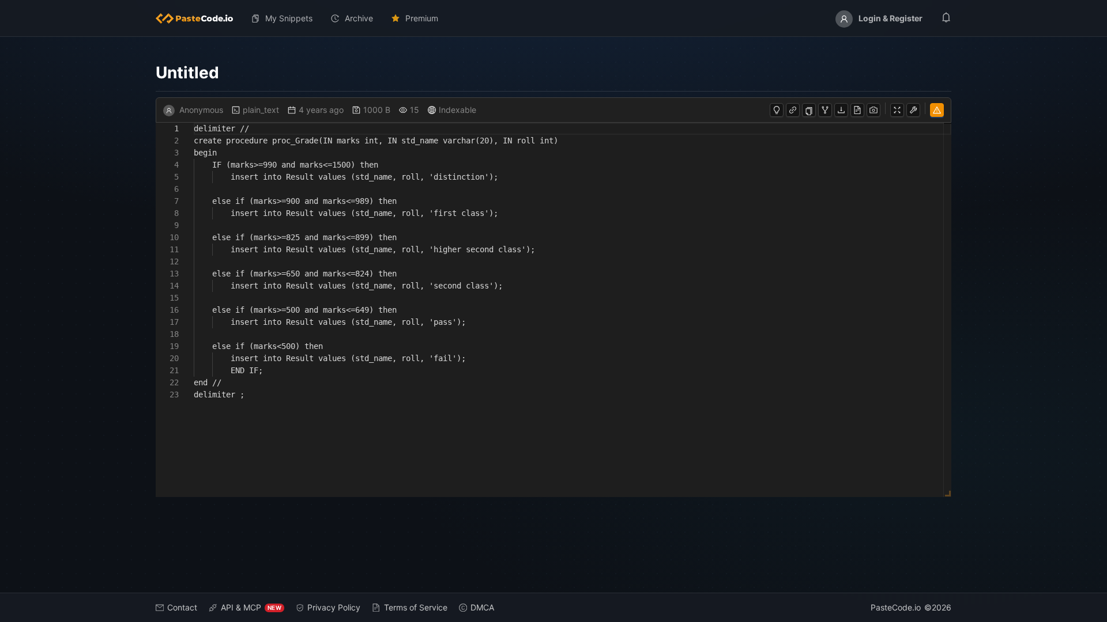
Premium (421, 18)
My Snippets (288, 18)
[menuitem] (199, 18)
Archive (359, 18)
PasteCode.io (896, 607)
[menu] (553, 18)
